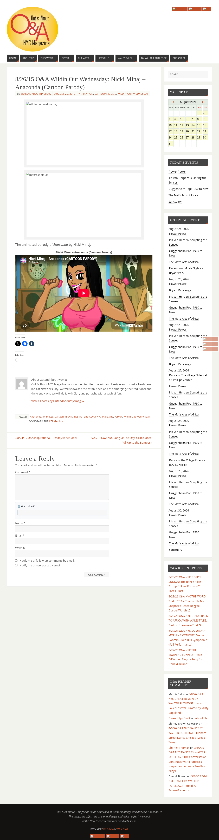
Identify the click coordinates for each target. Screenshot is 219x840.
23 (205, 131)
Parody (118, 416)
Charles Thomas (179, 748)
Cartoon (101, 93)
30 (205, 138)
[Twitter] (210, 344)
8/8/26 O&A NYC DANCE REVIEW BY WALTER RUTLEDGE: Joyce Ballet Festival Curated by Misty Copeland (188, 703)
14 (193, 125)
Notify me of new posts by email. (40, 565)
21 (193, 131)
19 (182, 131)
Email (19, 535)
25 (176, 138)
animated (48, 416)
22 (199, 131)
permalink (56, 421)
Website (20, 548)
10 (171, 125)
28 (193, 138)
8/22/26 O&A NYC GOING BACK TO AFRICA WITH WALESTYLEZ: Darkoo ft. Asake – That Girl (188, 620)
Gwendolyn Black (179, 718)
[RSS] (210, 349)
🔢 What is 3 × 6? (26, 506)
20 (188, 131)
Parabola (108, 828)
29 (199, 138)
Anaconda (35, 416)
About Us (201, 718)
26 (182, 138)
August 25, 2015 (64, 93)
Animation (86, 93)
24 (171, 138)
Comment (22, 472)
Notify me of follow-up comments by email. (47, 561)
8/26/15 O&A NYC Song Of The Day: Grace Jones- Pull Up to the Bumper (121, 440)
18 (176, 131)
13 (188, 125)
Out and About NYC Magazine (96, 416)
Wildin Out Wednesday (133, 93)
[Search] (204, 74)
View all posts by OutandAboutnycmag (57, 401)
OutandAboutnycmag (36, 93)
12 (182, 125)
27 (188, 138)
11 (176, 125)
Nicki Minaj (71, 416)
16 (205, 125)
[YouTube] (210, 339)
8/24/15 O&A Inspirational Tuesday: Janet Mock (46, 438)
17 (171, 131)
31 (171, 144)
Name (20, 523)
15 (199, 125)
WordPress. (122, 828)
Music (112, 93)
